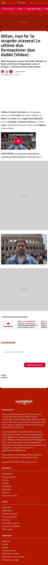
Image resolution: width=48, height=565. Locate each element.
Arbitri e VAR (7, 529)
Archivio (5, 547)
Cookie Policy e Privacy (10, 553)
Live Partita (6, 507)
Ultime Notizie (7, 474)
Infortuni (5, 483)
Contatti (5, 544)
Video (20, 9)
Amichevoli (6, 520)
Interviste (5, 492)
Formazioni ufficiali (9, 517)
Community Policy (9, 550)
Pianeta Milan (8, 9)
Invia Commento (34, 365)
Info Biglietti (7, 486)
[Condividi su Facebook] (6, 71)
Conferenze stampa (9, 495)
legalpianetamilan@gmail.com (14, 450)
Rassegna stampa (9, 477)
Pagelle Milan (7, 511)
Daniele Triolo (20, 72)
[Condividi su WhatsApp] (2, 71)
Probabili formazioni (10, 514)
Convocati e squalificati (11, 526)
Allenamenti (6, 489)
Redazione (6, 541)
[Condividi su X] (11, 71)
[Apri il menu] (3, 2)
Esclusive (5, 480)
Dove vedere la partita (10, 523)
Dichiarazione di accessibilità (13, 557)
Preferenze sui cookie (10, 560)
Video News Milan (34, 9)
